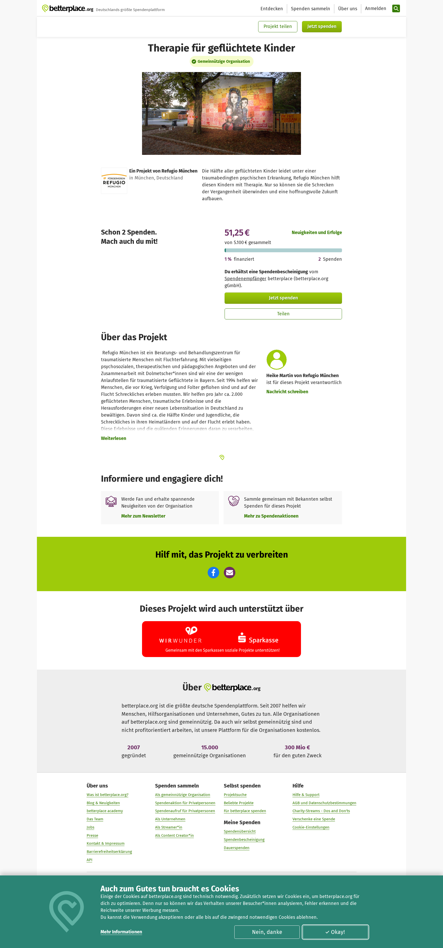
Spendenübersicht (240, 831)
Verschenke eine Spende (314, 819)
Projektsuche (235, 794)
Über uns (347, 9)
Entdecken (271, 9)
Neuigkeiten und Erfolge (317, 232)
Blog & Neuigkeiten (103, 803)
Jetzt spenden (321, 26)
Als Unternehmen (170, 819)
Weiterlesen (113, 438)
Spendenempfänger (245, 278)
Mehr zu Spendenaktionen (271, 516)
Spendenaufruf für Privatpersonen (185, 811)
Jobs (90, 827)
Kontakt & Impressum (106, 843)
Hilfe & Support (306, 794)
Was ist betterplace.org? (107, 794)
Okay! (338, 932)
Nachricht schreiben (287, 392)
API (89, 860)
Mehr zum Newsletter (143, 516)
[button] (213, 572)
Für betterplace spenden (245, 811)
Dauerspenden (236, 847)
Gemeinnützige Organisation (224, 61)
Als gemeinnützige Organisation (182, 794)
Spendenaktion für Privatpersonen (185, 803)
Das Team (95, 819)
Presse (92, 835)
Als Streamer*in (168, 827)
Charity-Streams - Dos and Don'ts (321, 811)
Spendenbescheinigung (244, 839)
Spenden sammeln (310, 9)
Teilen (283, 314)
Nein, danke (267, 932)
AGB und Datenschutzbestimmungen (324, 803)
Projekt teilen (278, 26)
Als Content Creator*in (174, 835)
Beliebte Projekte (239, 803)
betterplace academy (105, 811)
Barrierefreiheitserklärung (109, 851)
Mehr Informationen (121, 932)
